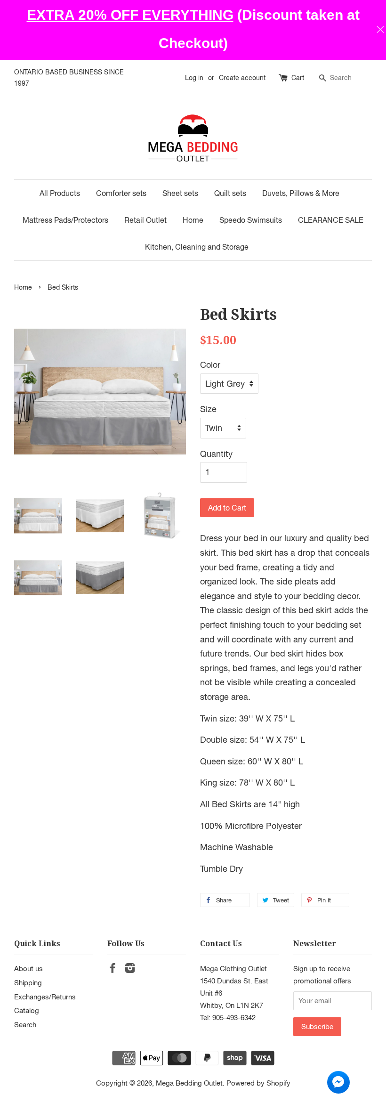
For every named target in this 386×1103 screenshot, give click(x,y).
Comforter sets (121, 193)
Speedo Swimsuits (250, 220)
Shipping (28, 982)
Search (25, 1024)
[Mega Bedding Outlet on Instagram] (130, 969)
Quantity (216, 454)
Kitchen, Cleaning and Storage (197, 247)
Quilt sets (230, 193)
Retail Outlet (145, 220)
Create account (242, 77)
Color (210, 365)
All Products (60, 193)
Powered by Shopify (258, 1083)
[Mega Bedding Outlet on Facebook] (112, 969)
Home (193, 220)
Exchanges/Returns (45, 996)
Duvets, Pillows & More (300, 193)
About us (28, 968)
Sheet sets (180, 193)
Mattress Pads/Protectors (65, 220)
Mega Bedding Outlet (189, 1083)
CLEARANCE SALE (330, 220)
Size (208, 409)
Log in (194, 77)
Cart (297, 77)
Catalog (26, 1010)
